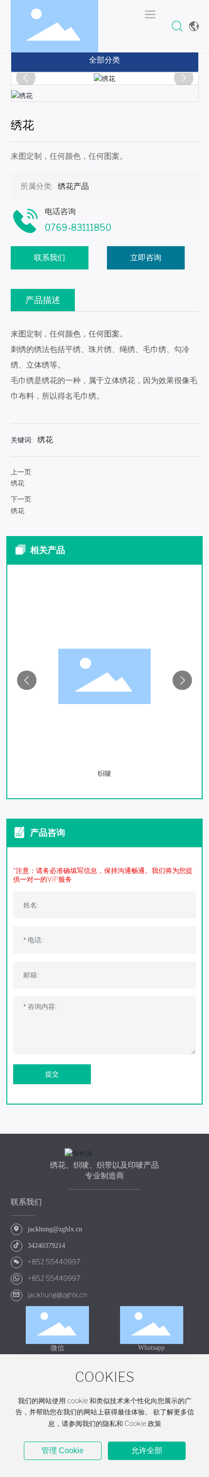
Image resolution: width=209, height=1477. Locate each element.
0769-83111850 (78, 227)
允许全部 (146, 1450)
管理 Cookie (62, 1450)
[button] (26, 680)
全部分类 (104, 60)
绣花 (17, 483)
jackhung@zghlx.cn (57, 1295)
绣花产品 (73, 186)
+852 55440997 (54, 1262)
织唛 (166, 773)
